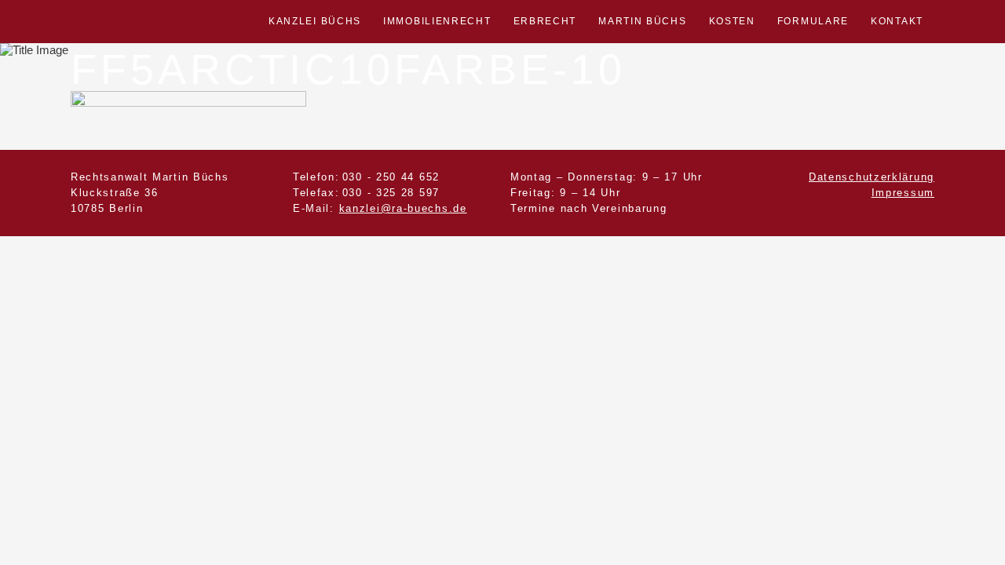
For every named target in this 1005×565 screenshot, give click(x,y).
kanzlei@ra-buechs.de (403, 208)
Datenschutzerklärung (871, 177)
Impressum (903, 193)
